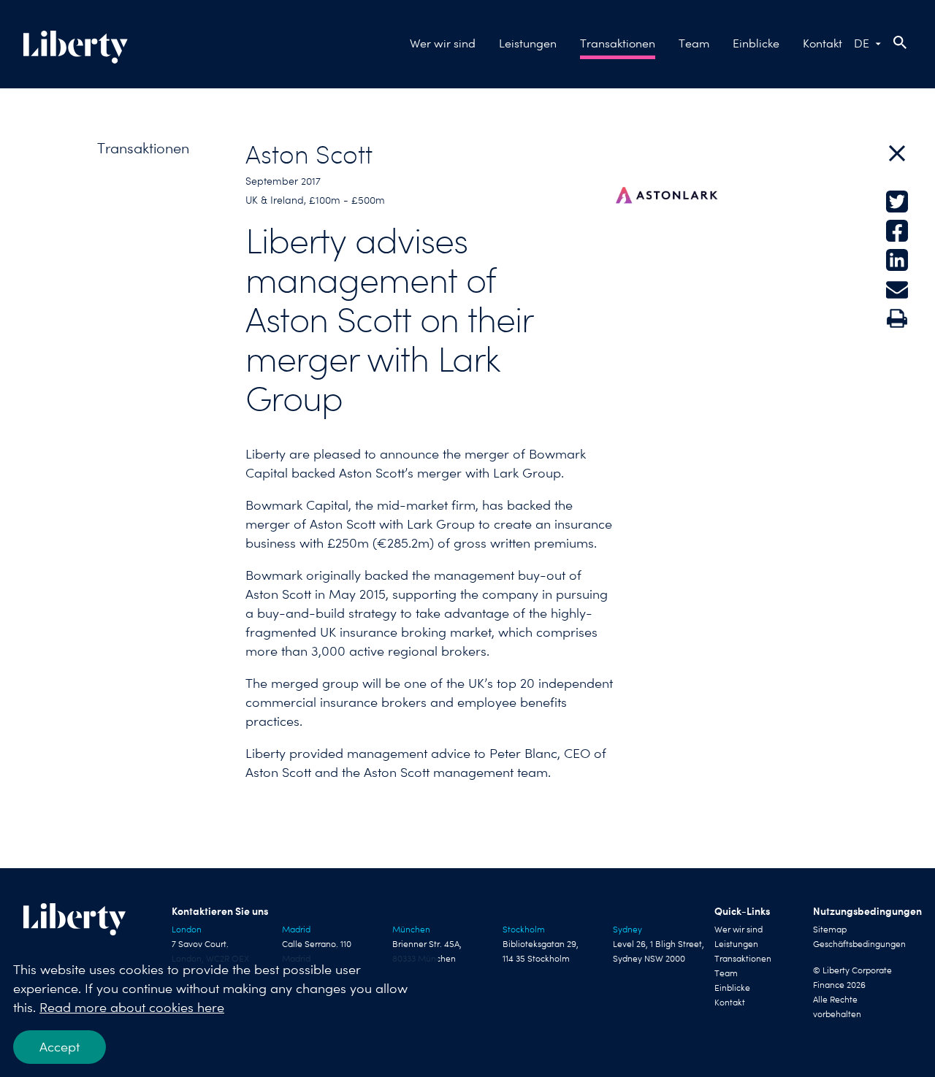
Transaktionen (617, 43)
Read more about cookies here (131, 1007)
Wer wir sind (443, 43)
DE (861, 43)
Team (694, 43)
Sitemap (830, 929)
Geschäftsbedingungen (859, 944)
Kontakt (822, 43)
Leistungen (528, 43)
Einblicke (756, 43)
